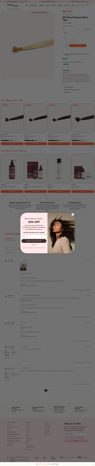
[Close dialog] (73, 214)
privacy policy (43, 247)
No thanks (34, 244)
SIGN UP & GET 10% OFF (33, 241)
